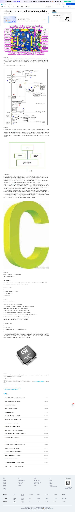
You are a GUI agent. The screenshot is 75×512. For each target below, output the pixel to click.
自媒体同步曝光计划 (21, 480)
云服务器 (22, 494)
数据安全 (14, 501)
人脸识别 (14, 498)
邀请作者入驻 (20, 482)
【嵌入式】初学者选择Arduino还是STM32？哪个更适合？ (15, 433)
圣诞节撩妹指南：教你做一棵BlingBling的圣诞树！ (14, 430)
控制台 (63, 4)
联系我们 (51, 483)
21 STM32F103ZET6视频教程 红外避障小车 (13, 451)
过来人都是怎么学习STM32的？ (11, 405)
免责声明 (51, 482)
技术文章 (4, 480)
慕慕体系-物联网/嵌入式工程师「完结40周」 (13, 401)
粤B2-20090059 (40, 508)
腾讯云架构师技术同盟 (37, 482)
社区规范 (51, 480)
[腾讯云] (3, 4)
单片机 (14, 131)
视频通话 (47, 498)
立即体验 (44, 19)
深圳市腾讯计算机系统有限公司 (26, 508)
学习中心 (4, 486)
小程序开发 (64, 501)
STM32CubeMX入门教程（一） (11, 412)
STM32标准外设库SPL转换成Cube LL (12, 423)
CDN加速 (38, 498)
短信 (30, 501)
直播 (13, 184)
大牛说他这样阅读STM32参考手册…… (12, 408)
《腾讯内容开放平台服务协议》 (39, 381)
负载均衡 (22, 501)
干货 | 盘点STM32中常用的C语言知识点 (12, 426)
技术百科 (4, 488)
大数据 (55, 501)
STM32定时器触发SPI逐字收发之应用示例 (13, 455)
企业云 (30, 498)
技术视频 (4, 485)
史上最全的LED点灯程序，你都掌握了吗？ (13, 415)
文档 (55, 4)
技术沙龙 (4, 483)
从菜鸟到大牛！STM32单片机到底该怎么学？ (13, 419)
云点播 (47, 501)
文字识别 (38, 501)
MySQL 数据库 (64, 498)
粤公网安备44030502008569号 (49, 508)
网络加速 (47, 494)
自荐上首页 (20, 483)
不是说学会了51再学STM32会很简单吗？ (12, 437)
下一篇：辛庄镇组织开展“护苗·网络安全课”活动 (11, 389)
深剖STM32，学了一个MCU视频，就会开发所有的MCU (15, 466)
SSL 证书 (14, 499)
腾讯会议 (22, 498)
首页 (2, 6)
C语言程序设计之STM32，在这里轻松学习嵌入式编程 (15, 397)
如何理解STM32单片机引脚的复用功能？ (12, 448)
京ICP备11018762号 (46, 509)
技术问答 (4, 482)
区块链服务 (31, 494)
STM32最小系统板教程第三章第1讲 (11, 458)
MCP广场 (27, 6)
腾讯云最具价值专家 (37, 480)
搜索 (63, 7)
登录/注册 (70, 4)
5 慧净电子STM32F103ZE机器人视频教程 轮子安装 (14, 462)
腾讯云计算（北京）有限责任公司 (31, 509)
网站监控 (14, 502)
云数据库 (55, 494)
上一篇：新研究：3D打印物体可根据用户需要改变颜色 (12, 387)
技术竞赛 (19, 485)
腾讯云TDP (36, 485)
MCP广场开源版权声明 (53, 486)
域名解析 (63, 494)
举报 (48, 13)
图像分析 (55, 498)
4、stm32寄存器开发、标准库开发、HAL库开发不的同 (15, 444)
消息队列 (38, 494)
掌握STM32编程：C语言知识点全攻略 (12, 440)
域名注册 (14, 494)
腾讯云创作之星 (36, 483)
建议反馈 (59, 4)
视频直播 (22, 495)
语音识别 (22, 499)
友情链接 (51, 485)
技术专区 (4, 489)
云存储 (14, 495)
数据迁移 (22, 502)
